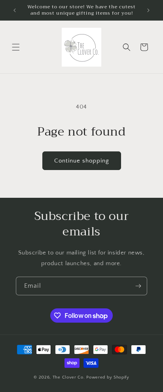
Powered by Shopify (107, 377)
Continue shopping (81, 160)
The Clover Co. (70, 377)
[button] (16, 47)
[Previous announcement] (14, 10)
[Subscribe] (138, 286)
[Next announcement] (148, 10)
